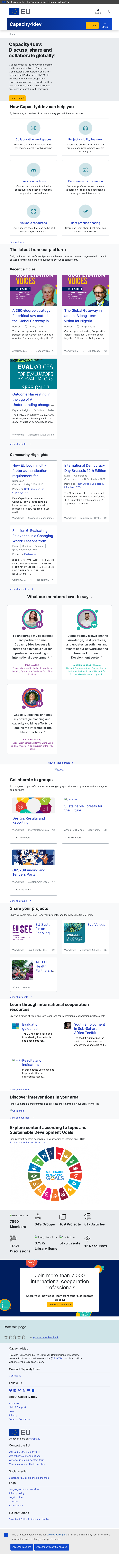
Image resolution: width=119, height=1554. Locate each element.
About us (14, 1403)
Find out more (18, 242)
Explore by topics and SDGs (26, 1142)
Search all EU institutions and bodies (29, 1519)
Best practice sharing (85, 223)
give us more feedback (45, 1337)
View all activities (20, 589)
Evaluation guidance (30, 1026)
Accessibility (16, 1505)
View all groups (19, 900)
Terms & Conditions (19, 1419)
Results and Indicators (32, 1062)
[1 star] (6, 1337)
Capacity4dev (26, 24)
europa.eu (34, 1438)
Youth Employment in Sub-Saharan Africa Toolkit (89, 1028)
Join (94, 25)
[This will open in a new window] (19, 11)
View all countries (20, 1117)
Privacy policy (17, 1493)
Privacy (13, 1415)
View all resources (20, 1089)
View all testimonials (58, 762)
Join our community (60, 1304)
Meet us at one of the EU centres (27, 1464)
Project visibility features (85, 139)
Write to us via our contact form (26, 1459)
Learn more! (17, 98)
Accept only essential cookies (51, 1547)
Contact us (15, 1375)
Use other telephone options (24, 1455)
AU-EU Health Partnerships (44, 968)
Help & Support (17, 1407)
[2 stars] (8, 1337)
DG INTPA (57, 1358)
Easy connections (33, 181)
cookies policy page (57, 1534)
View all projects (19, 996)
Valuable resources (33, 223)
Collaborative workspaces (34, 139)
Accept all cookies (21, 1547)
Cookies (13, 1501)
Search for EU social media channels (29, 1477)
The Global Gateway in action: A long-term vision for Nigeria (83, 315)
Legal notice (15, 1497)
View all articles (19, 444)
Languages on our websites (24, 1489)
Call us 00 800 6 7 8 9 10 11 (24, 1451)
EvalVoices (30, 554)
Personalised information (85, 181)
